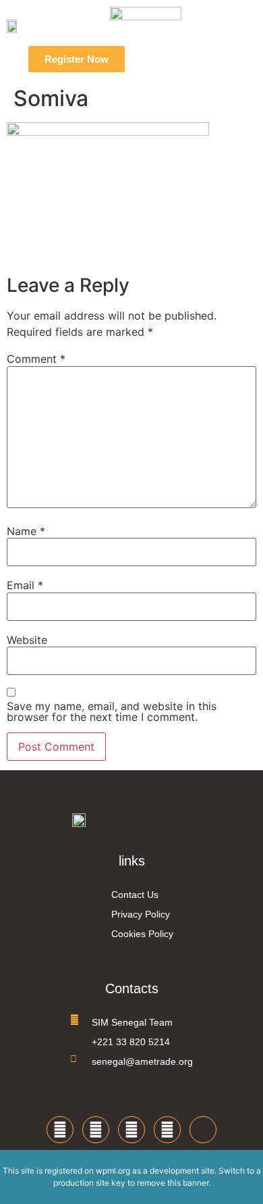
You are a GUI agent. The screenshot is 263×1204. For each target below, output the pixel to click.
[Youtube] (167, 1129)
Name (26, 531)
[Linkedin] (131, 1129)
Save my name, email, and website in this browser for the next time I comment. (111, 711)
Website (27, 639)
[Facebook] (60, 1129)
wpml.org (113, 1170)
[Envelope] (202, 1129)
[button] (170, 59)
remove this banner (172, 1183)
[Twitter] (95, 1129)
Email (25, 585)
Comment (36, 358)
